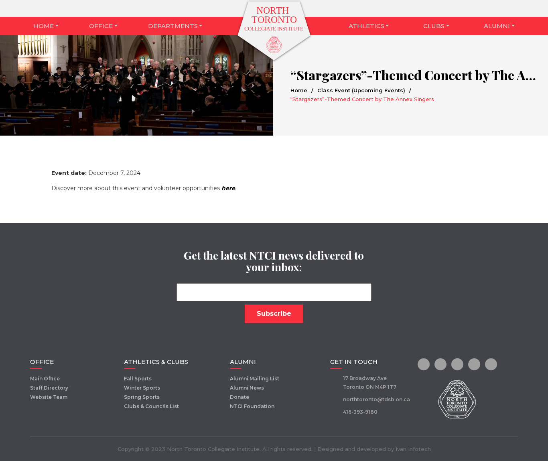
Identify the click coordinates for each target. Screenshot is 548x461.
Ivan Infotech (413, 449)
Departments (173, 26)
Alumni (497, 26)
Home (43, 26)
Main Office (45, 379)
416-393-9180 (360, 412)
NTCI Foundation (252, 406)
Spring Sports (142, 397)
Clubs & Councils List (151, 406)
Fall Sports (138, 379)
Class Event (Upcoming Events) (361, 90)
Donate (239, 397)
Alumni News (247, 388)
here (228, 188)
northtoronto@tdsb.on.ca (376, 399)
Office (101, 26)
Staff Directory (49, 388)
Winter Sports (142, 388)
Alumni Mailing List (254, 379)
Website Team (48, 397)
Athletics (366, 26)
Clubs (433, 26)
